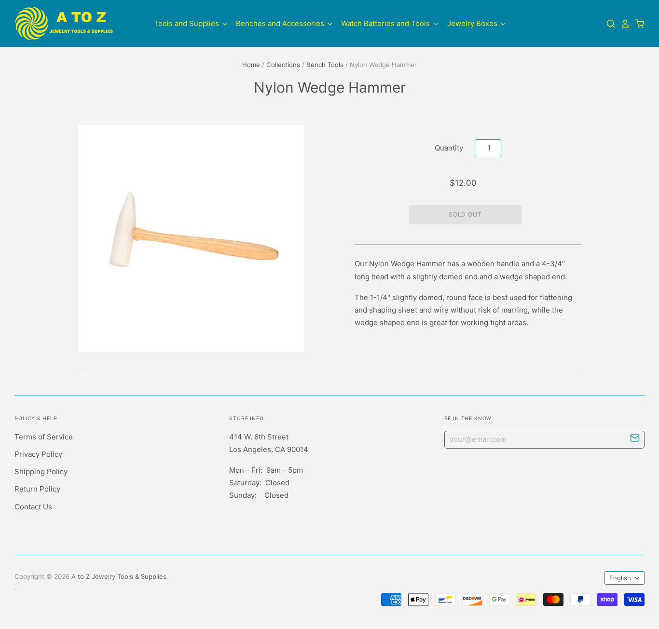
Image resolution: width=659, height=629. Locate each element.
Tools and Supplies (187, 23)
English (620, 578)
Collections (283, 64)
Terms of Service (43, 436)
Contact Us (33, 506)
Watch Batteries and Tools (386, 23)
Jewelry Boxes (473, 23)
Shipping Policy (41, 471)
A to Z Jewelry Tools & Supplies (118, 576)
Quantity (449, 147)
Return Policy (37, 488)
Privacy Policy (38, 454)
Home (251, 64)
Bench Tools (324, 64)
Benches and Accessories (281, 23)
